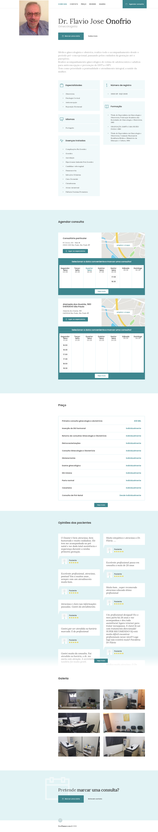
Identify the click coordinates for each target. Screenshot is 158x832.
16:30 (65, 350)
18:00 (65, 364)
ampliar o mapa (123, 245)
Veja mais (102, 291)
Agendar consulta (136, 4)
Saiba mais (92, 36)
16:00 (65, 345)
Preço (83, 4)
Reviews (92, 4)
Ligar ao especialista (76, 251)
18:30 (114, 281)
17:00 (114, 277)
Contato (74, 4)
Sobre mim (62, 4)
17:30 (65, 359)
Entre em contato (95, 799)
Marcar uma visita (72, 36)
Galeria (102, 4)
